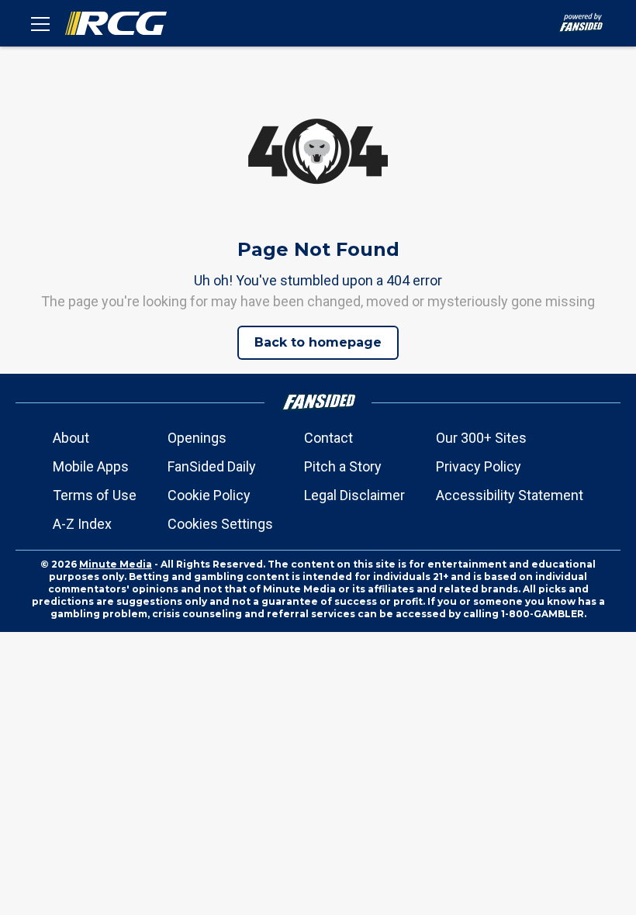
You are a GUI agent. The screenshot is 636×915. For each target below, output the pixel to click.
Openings (197, 438)
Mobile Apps (91, 466)
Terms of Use (95, 495)
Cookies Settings (220, 524)
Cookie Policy (209, 495)
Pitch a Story (343, 466)
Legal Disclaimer (354, 495)
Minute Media (115, 564)
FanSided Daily (212, 466)
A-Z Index (82, 524)
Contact (328, 438)
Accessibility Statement (509, 495)
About (71, 438)
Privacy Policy (478, 466)
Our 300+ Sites (481, 438)
